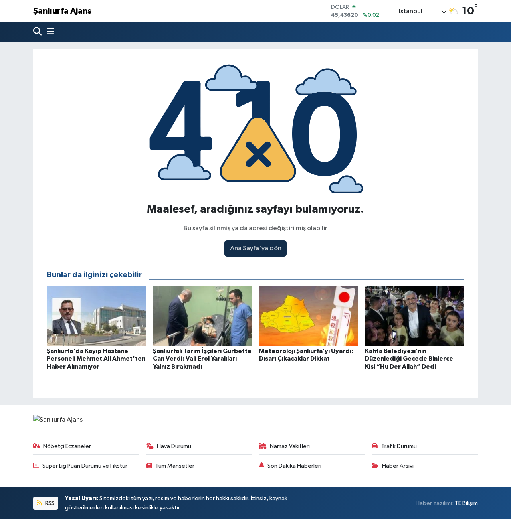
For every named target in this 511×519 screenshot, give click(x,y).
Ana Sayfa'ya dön (255, 248)
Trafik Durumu (399, 446)
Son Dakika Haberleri (294, 466)
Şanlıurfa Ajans (62, 11)
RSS (49, 503)
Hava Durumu (174, 446)
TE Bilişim (466, 503)
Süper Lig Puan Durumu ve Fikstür (84, 466)
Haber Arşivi (398, 466)
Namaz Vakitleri (290, 446)
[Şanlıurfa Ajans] (58, 419)
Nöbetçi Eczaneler (67, 446)
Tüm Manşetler (174, 466)
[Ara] (38, 32)
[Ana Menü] (48, 32)
